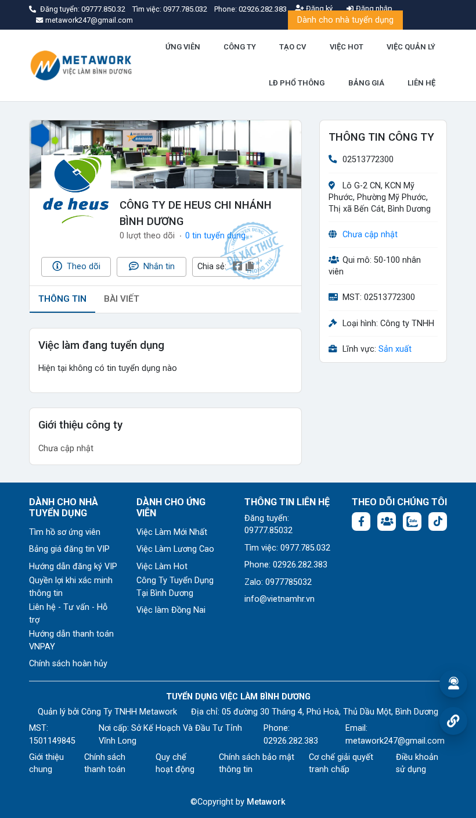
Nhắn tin (158, 267)
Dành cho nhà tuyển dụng (345, 20)
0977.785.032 (186, 9)
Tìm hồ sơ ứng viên (64, 532)
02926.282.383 (263, 9)
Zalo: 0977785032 (278, 582)
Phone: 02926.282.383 (285, 565)
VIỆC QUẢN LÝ (411, 46)
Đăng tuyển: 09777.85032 (268, 524)
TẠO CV (292, 46)
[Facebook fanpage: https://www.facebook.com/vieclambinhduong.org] (361, 521)
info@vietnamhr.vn (279, 599)
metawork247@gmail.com (395, 741)
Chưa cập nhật (370, 235)
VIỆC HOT (346, 46)
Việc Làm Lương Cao (175, 549)
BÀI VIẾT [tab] (121, 299)
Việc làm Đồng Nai (170, 610)
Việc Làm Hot (161, 566)
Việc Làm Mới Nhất (171, 532)
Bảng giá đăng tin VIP (69, 549)
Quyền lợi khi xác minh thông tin (71, 587)
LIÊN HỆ (421, 82)
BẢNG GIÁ (366, 82)
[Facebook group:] (386, 521)
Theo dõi (82, 267)
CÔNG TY (239, 46)
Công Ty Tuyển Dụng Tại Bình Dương (175, 587)
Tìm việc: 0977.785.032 (287, 548)
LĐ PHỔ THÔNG (296, 82)
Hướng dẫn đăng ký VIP (73, 566)
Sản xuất (395, 349)
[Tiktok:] (437, 521)
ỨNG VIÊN (182, 46)
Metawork (266, 802)
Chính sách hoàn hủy (68, 664)
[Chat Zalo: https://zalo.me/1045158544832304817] (412, 521)
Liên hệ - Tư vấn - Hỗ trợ (68, 613)
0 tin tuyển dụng (215, 236)
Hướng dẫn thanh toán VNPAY (71, 640)
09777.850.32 (104, 9)
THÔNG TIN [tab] (62, 299)
